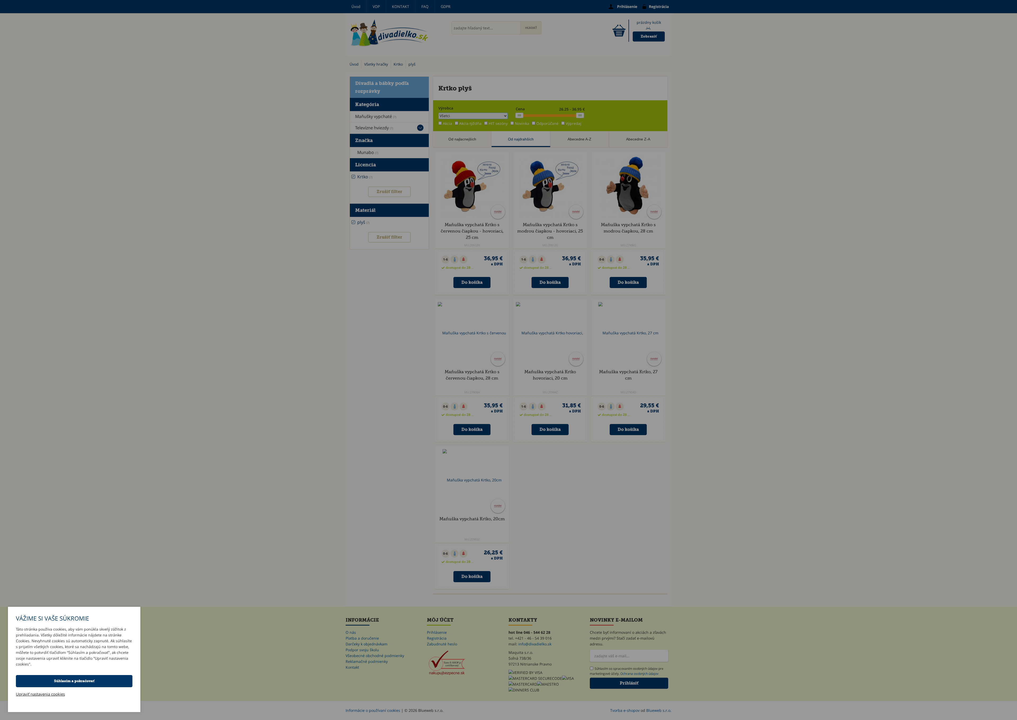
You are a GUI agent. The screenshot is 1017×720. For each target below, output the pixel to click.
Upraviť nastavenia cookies (40, 694)
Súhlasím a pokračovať (74, 681)
